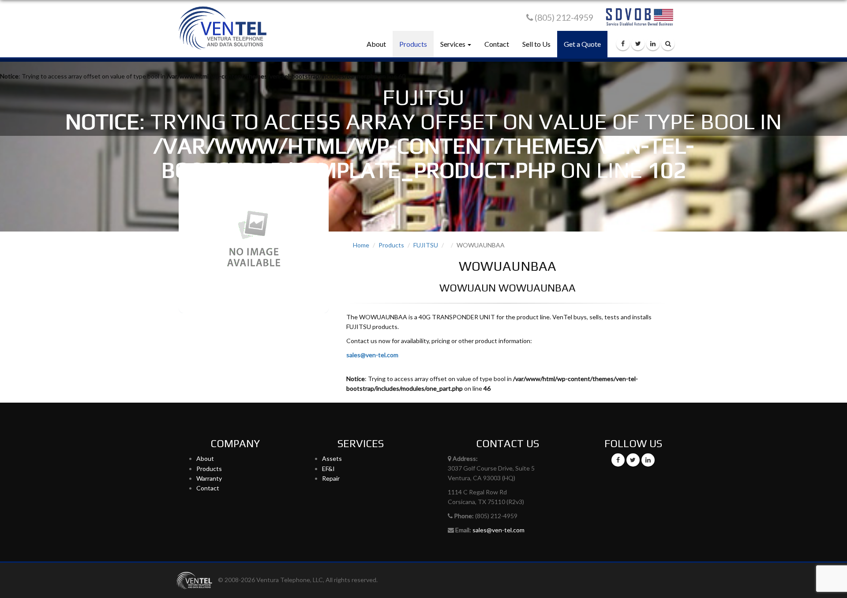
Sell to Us (536, 44)
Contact (496, 44)
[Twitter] (638, 43)
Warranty (209, 478)
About (376, 44)
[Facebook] (623, 43)
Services (453, 44)
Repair (331, 478)
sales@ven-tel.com (372, 355)
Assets (332, 458)
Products (413, 44)
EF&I (328, 468)
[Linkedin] (653, 43)
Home (361, 245)
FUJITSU (425, 245)
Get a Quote (582, 44)
